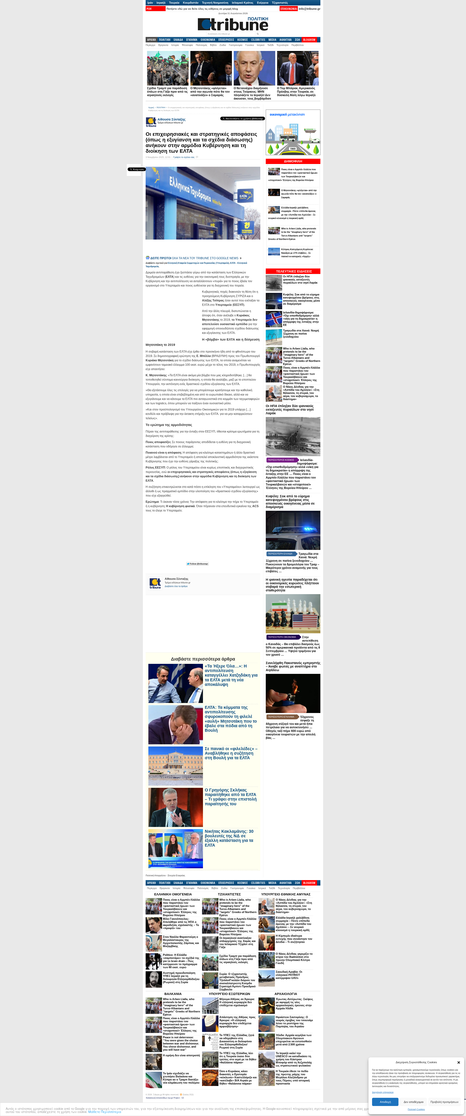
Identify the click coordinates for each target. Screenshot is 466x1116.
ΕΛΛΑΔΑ (178, 40)
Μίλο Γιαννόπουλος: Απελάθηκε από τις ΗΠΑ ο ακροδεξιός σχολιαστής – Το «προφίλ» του (181, 923)
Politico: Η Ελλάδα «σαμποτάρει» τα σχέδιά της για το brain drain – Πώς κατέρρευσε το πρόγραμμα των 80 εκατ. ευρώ (181, 961)
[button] (459, 1062)
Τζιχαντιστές (280, 2)
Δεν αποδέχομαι (413, 1101)
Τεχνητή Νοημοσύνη (215, 2)
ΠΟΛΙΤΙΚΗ (164, 40)
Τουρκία (174, 2)
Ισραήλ (161, 2)
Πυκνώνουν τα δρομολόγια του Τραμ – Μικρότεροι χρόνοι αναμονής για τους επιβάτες (292, 568)
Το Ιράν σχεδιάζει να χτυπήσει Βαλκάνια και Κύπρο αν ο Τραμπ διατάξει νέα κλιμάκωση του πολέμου (181, 1078)
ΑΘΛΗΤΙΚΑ (286, 40)
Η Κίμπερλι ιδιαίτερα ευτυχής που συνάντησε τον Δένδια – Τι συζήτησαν (294, 938)
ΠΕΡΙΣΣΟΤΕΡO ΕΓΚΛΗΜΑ (281, 717)
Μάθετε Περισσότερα (104, 1111)
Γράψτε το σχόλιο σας (184, 157)
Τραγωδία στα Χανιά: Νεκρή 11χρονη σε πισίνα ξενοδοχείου (301, 333)
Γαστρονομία (235, 45)
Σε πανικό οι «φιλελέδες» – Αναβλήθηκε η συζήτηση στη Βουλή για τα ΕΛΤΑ (231, 753)
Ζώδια (223, 45)
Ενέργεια (262, 2)
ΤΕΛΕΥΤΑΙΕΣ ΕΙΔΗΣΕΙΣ (294, 271)
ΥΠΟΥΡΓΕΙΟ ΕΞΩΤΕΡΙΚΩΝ (229, 994)
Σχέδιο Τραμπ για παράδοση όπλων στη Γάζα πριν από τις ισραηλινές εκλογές (167, 92)
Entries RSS (188, 1094)
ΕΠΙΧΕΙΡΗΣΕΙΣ (226, 40)
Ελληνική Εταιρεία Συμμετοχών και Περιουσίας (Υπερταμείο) (198, 263)
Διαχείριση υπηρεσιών (383, 1092)
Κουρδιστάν (190, 2)
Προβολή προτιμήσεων (445, 1101)
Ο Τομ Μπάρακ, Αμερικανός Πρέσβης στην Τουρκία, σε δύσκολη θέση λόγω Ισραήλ (296, 92)
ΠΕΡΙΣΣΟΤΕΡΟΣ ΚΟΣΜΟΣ (281, 460)
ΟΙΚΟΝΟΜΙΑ (208, 40)
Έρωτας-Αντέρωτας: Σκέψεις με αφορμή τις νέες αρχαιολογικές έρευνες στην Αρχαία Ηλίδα (294, 1004)
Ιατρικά (260, 45)
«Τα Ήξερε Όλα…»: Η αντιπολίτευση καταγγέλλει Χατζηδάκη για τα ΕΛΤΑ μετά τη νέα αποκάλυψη (231, 675)
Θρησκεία (163, 45)
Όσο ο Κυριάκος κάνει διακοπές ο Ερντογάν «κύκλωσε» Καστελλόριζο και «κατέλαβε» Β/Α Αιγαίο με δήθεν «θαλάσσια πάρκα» (238, 1077)
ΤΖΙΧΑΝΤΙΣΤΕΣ (229, 894)
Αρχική (151, 107)
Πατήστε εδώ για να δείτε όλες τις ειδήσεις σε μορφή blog (202, 8)
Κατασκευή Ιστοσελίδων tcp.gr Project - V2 (165, 1098)
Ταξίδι (270, 45)
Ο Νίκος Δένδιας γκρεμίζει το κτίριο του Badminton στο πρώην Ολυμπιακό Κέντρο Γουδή (294, 958)
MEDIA (272, 40)
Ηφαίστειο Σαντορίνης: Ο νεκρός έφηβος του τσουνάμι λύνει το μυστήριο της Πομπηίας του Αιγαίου (294, 1022)
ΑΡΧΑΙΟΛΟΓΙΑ (286, 994)
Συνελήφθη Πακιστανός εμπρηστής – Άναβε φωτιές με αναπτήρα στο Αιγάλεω (293, 666)
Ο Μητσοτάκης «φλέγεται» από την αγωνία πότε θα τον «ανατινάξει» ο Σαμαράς (210, 92)
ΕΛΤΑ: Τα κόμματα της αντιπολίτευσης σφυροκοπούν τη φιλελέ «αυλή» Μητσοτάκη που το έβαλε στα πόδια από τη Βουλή (231, 719)
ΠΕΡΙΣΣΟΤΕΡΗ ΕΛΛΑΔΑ (280, 553)
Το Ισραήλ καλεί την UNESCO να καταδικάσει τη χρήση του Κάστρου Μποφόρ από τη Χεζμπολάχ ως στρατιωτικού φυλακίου (294, 1059)
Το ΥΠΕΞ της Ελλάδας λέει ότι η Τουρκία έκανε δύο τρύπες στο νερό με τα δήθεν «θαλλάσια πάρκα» (237, 1058)
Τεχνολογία (283, 45)
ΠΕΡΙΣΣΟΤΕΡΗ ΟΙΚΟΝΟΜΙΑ (282, 637)
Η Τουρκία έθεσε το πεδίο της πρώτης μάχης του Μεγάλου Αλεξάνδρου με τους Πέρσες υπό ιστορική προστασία (293, 1077)
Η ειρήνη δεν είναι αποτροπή (181, 1055)
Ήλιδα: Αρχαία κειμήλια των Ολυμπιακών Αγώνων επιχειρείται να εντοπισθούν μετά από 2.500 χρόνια (294, 1040)
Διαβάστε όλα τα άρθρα (176, 586)
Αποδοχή (385, 1101)
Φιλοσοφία (187, 45)
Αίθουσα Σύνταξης (171, 119)
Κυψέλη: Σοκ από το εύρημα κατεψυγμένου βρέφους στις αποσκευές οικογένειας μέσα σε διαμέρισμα (301, 299)
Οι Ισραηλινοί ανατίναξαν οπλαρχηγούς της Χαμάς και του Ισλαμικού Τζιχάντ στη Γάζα (237, 942)
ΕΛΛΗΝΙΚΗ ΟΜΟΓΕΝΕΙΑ (173, 894)
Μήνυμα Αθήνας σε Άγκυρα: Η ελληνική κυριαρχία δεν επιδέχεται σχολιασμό (237, 1002)
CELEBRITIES (258, 40)
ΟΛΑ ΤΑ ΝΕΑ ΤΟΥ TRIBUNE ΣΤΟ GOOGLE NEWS (194, 258)
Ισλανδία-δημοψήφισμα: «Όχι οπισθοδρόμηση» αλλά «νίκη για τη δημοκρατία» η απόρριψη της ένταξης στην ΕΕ (301, 318)
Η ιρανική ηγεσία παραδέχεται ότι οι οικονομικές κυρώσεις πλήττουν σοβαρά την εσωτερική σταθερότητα (292, 585)
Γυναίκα (249, 45)
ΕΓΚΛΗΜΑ (191, 40)
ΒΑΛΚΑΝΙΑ (173, 994)
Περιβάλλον (297, 45)
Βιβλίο (213, 45)
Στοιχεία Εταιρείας (176, 875)
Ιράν (150, 2)
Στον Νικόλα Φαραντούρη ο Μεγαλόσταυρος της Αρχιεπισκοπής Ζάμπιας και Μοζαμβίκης (181, 941)
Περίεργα (150, 45)
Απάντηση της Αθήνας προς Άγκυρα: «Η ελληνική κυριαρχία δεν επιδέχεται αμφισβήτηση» (237, 1022)
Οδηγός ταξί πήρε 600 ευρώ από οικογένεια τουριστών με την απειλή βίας (290, 734)
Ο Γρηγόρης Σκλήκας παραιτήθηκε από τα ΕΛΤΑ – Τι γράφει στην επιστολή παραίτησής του (231, 797)
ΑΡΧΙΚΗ (151, 40)
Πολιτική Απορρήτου (156, 875)
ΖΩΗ (297, 40)
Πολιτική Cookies (416, 1109)
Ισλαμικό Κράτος (242, 2)
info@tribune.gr (309, 8)
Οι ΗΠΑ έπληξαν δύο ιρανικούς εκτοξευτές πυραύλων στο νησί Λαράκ (300, 279)
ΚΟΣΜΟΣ (242, 40)
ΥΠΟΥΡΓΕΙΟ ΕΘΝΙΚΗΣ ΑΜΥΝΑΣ (286, 894)
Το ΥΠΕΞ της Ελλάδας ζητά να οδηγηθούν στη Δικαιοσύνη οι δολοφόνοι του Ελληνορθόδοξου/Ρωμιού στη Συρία (236, 1041)
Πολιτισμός (201, 45)
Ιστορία (175, 45)
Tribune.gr (157, 1094)
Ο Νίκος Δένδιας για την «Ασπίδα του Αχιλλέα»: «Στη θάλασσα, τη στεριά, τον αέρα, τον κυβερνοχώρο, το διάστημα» (301, 393)
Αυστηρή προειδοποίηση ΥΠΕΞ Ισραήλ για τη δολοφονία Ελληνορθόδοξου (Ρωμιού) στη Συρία (181, 977)
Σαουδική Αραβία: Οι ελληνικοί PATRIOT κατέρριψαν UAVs (289, 974)
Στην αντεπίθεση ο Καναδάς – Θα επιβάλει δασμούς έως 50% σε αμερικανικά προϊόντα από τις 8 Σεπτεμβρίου (293, 644)
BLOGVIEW (309, 40)
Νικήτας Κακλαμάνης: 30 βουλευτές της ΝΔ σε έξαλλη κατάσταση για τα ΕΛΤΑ (229, 838)
